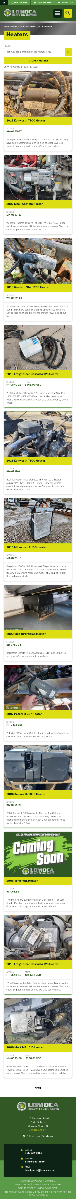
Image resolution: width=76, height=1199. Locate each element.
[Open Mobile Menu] (57, 13)
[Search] (68, 13)
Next (38, 1088)
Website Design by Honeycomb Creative (37, 1188)
